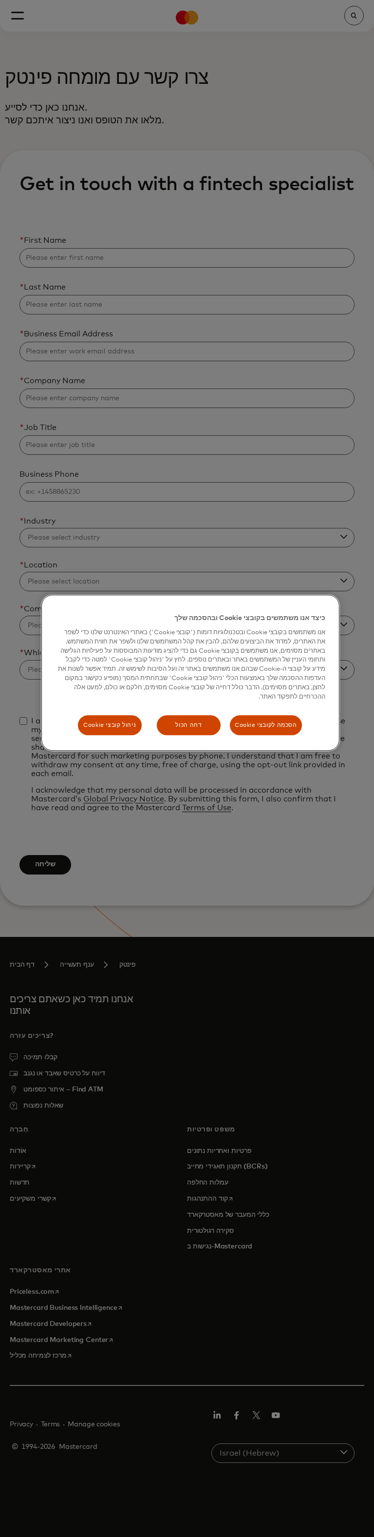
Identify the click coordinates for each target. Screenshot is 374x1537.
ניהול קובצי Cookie (109, 725)
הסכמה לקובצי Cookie (266, 725)
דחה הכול (188, 725)
